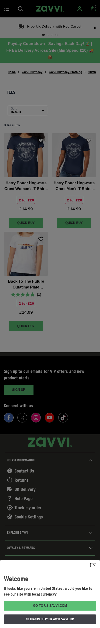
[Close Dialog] (93, 565)
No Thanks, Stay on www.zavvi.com (50, 619)
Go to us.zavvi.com (50, 605)
